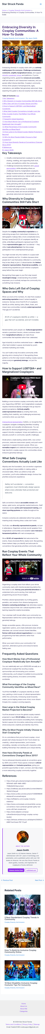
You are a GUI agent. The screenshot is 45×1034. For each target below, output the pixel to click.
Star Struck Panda (13, 4)
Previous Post (7, 880)
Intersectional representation (12, 422)
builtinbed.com (31, 870)
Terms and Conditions (13, 1024)
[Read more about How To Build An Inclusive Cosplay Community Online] (22, 938)
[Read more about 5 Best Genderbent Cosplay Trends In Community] (22, 905)
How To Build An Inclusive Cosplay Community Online (20, 951)
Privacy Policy (27, 1024)
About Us (23, 1006)
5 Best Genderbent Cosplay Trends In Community (22, 918)
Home (23, 1004)
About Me (23, 1009)
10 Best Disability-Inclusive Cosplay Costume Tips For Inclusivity (21, 984)
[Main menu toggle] (41, 4)
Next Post (39, 880)
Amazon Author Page (16, 870)
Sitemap (37, 1024)
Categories (24, 1011)
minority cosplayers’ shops (11, 75)
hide (17, 96)
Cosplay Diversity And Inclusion (13, 38)
